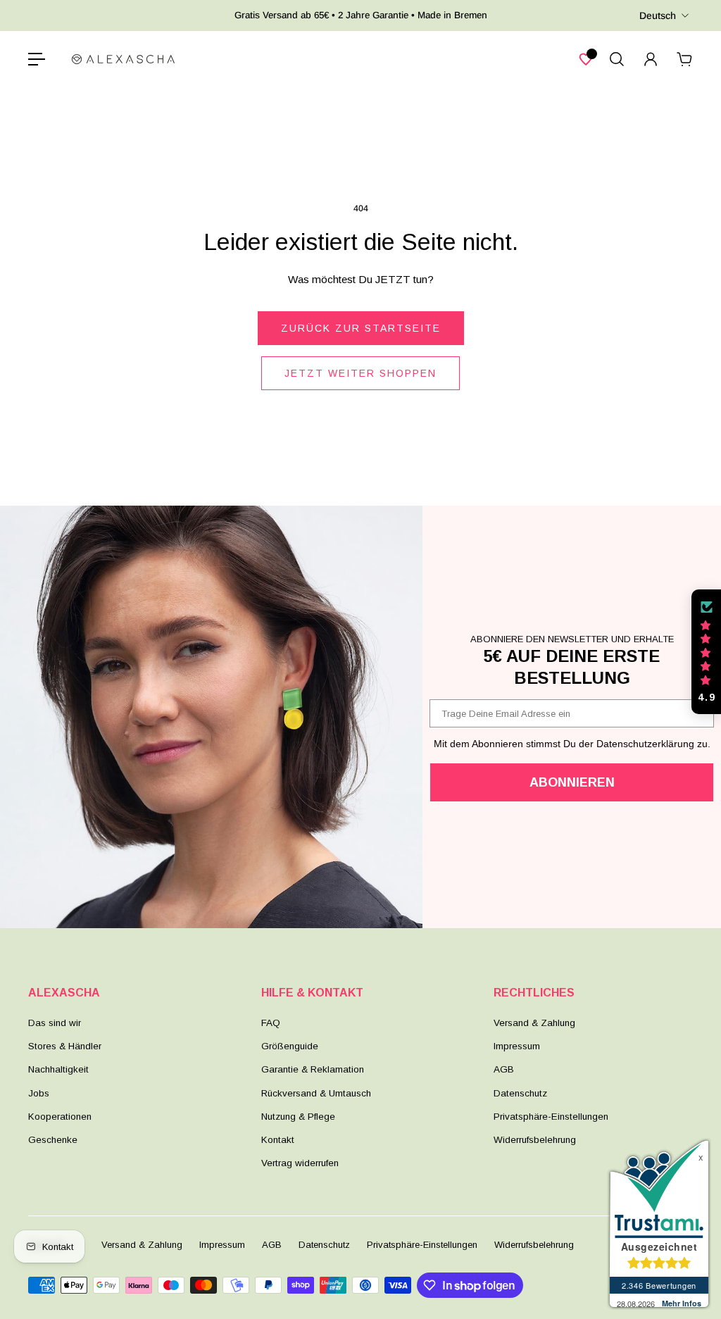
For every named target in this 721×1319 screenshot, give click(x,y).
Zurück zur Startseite (361, 328)
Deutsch (657, 15)
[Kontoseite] (650, 59)
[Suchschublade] (617, 59)
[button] (706, 652)
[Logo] (123, 59)
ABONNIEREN (572, 782)
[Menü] (37, 59)
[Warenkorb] (684, 59)
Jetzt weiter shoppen (360, 373)
